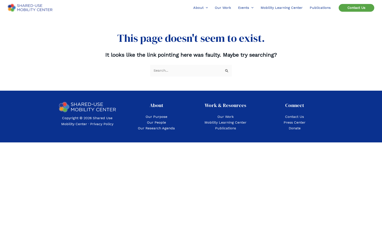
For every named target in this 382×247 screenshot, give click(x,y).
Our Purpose (156, 117)
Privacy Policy (101, 124)
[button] (206, 7)
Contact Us (294, 117)
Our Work (226, 117)
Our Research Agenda (156, 128)
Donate (295, 128)
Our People (156, 122)
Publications (225, 128)
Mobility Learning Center (225, 122)
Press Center (295, 122)
